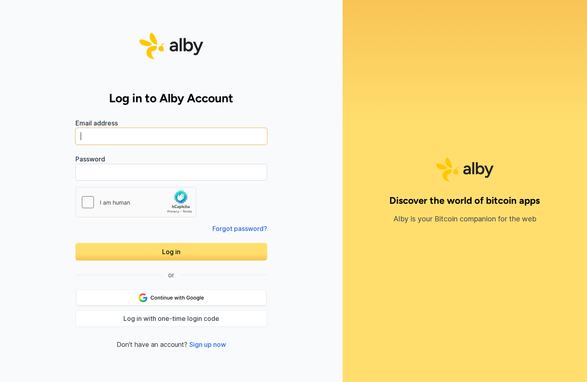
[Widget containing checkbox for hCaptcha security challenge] (135, 202)
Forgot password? (239, 229)
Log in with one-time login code (171, 318)
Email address (96, 123)
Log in (171, 252)
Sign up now (207, 344)
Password (90, 159)
